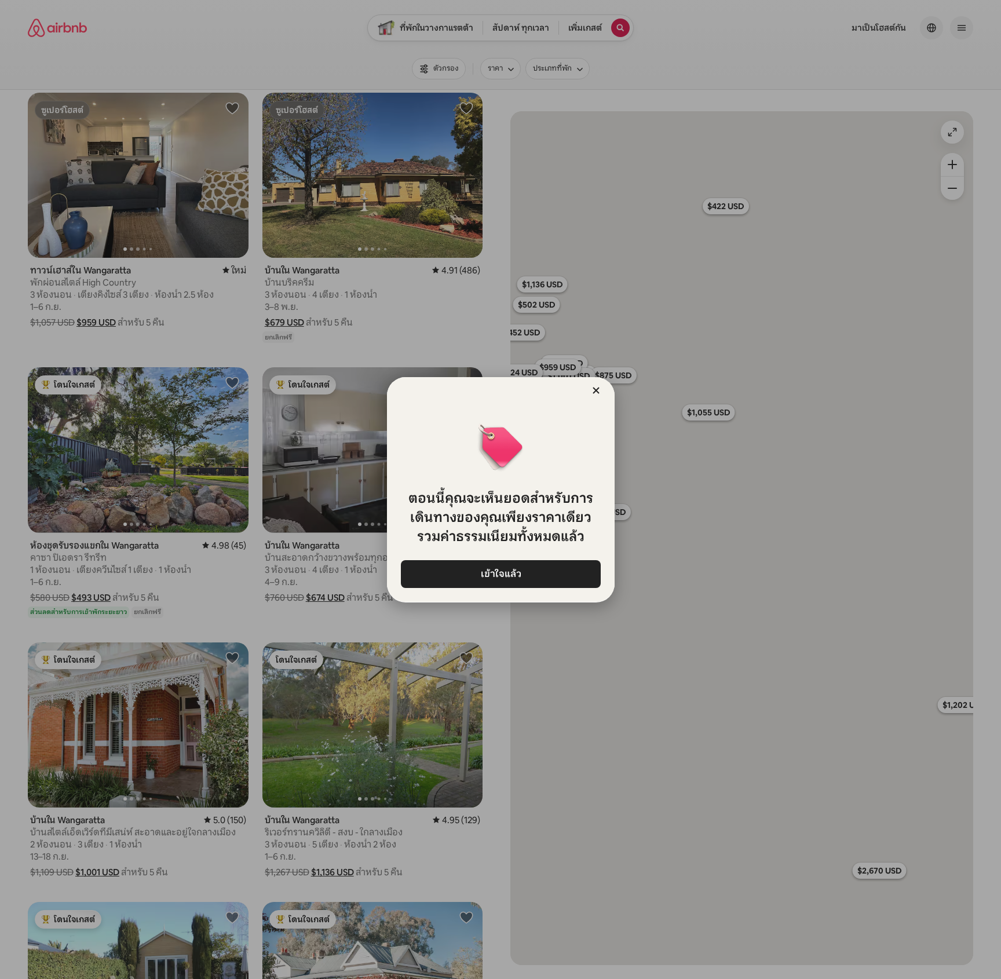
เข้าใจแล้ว (500, 574)
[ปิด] (596, 390)
